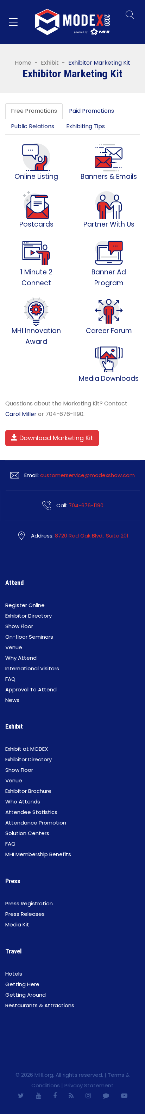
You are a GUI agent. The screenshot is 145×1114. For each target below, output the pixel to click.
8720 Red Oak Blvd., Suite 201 (91, 535)
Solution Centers (27, 833)
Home (23, 63)
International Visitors (32, 668)
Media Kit (17, 924)
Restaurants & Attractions (39, 1005)
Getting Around (25, 994)
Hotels (13, 973)
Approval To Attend (31, 689)
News (12, 700)
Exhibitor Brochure (28, 791)
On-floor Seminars (29, 636)
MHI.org (43, 1075)
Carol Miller (21, 414)
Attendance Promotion (35, 822)
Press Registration (29, 903)
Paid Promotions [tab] (91, 111)
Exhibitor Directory (28, 615)
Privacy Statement (89, 1085)
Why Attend (21, 658)
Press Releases (25, 914)
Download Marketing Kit (55, 438)
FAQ (10, 679)
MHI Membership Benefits (38, 854)
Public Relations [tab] (32, 126)
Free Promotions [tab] (34, 111)
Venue (13, 647)
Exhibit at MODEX (26, 749)
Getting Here (22, 984)
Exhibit (50, 63)
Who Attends (22, 801)
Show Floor (19, 626)
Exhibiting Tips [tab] (85, 126)
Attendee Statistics (31, 812)
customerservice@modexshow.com (87, 475)
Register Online (25, 605)
